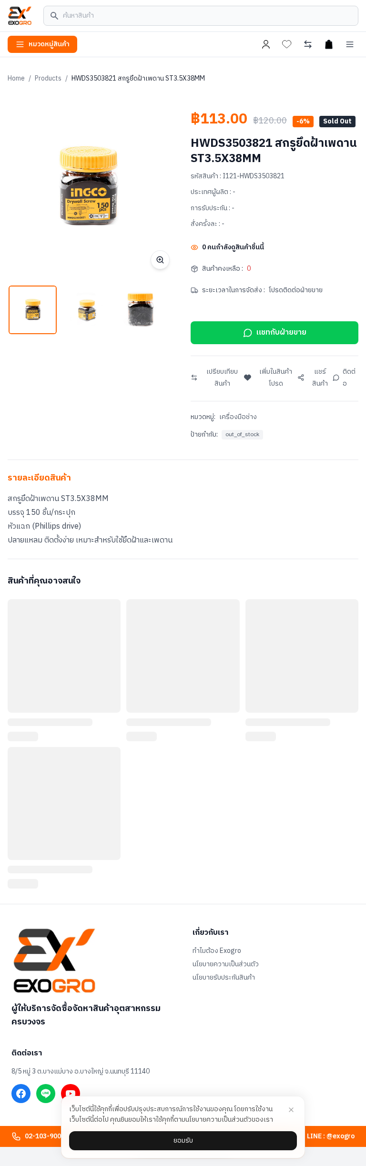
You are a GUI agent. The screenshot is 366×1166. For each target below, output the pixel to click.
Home (16, 78)
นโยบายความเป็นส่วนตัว (226, 964)
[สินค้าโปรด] (286, 44)
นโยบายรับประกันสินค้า (224, 977)
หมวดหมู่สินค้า (49, 44)
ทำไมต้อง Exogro (217, 951)
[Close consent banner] (291, 1109)
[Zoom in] (160, 259)
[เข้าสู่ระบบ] (265, 44)
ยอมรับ (183, 1140)
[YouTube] (70, 1093)
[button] (33, 309)
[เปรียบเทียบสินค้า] (307, 44)
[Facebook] (20, 1093)
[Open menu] (349, 44)
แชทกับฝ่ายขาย (281, 332)
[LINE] (45, 1093)
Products (48, 78)
